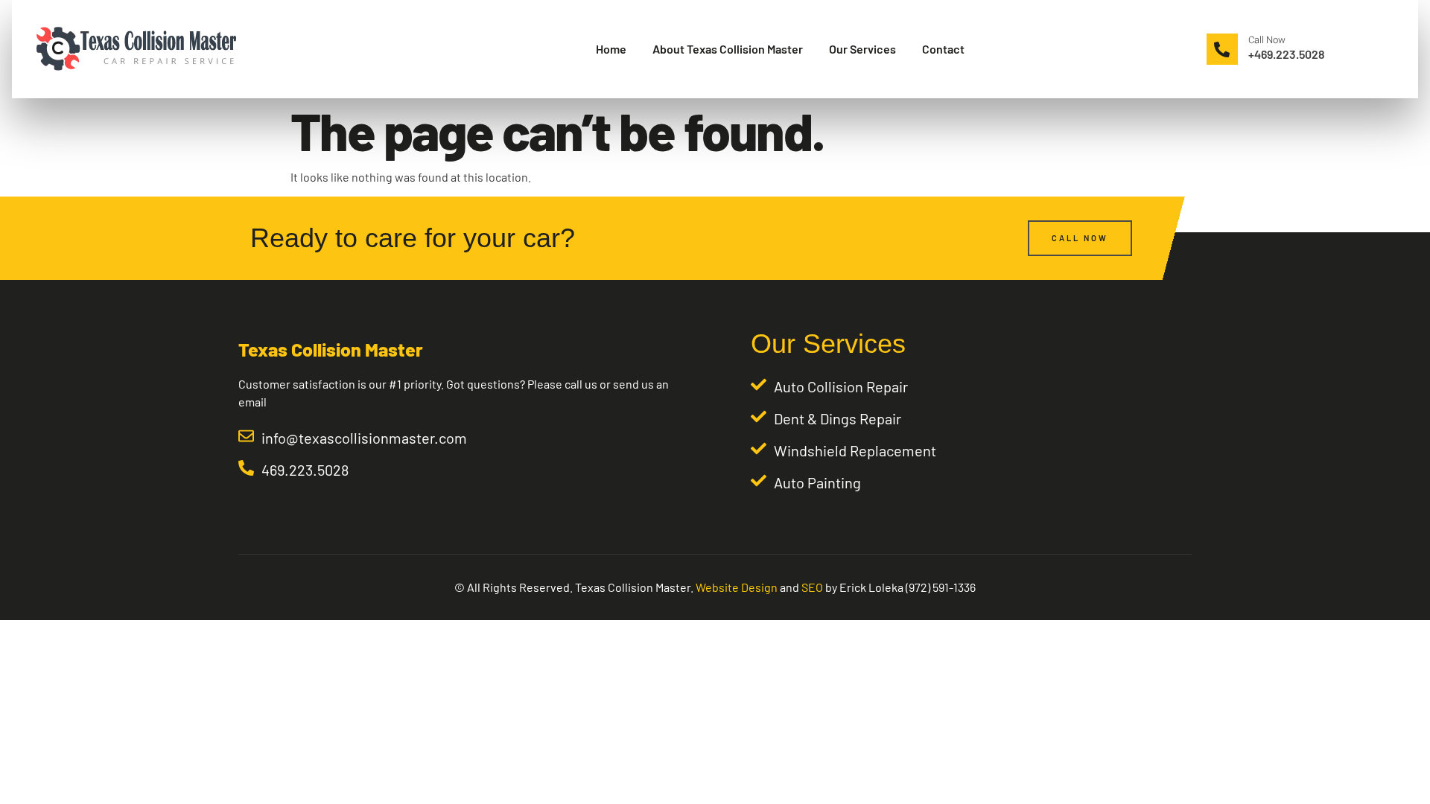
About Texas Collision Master (727, 49)
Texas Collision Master (330, 349)
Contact (943, 49)
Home (611, 49)
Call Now (1267, 40)
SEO (812, 587)
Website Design (737, 587)
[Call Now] (1222, 49)
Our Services (862, 49)
